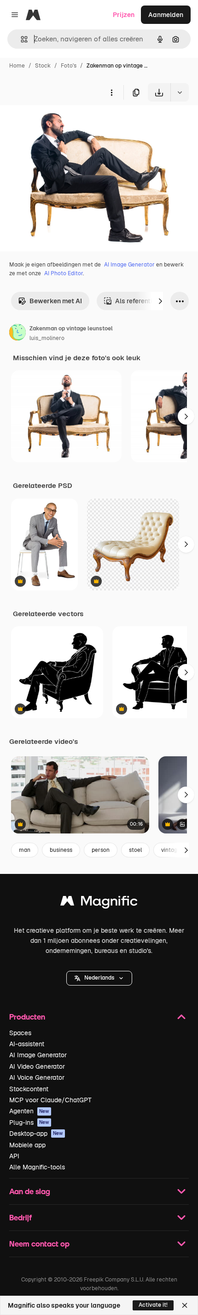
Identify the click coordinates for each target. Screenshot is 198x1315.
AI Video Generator (37, 1066)
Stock (43, 65)
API (14, 1156)
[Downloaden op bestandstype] (179, 92)
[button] (99, 978)
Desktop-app (36, 1133)
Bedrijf (20, 1217)
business (61, 850)
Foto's (68, 65)
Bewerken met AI (55, 301)
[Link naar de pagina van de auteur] (17, 333)
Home (17, 65)
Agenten (29, 1111)
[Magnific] (99, 903)
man (24, 850)
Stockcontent (28, 1089)
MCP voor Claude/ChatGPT (50, 1100)
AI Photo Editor (63, 273)
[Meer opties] (111, 92)
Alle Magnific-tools (37, 1167)
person (101, 850)
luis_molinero (46, 338)
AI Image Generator (129, 264)
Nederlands (99, 977)
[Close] (184, 1305)
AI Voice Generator (36, 1077)
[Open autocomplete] (20, 39)
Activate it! (153, 1305)
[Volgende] (160, 301)
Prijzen (123, 15)
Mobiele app (27, 1145)
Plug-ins (29, 1122)
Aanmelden (165, 15)
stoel (135, 850)
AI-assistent (26, 1044)
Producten (27, 1016)
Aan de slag (29, 1191)
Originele (60, 123)
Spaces (20, 1033)
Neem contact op (39, 1243)
